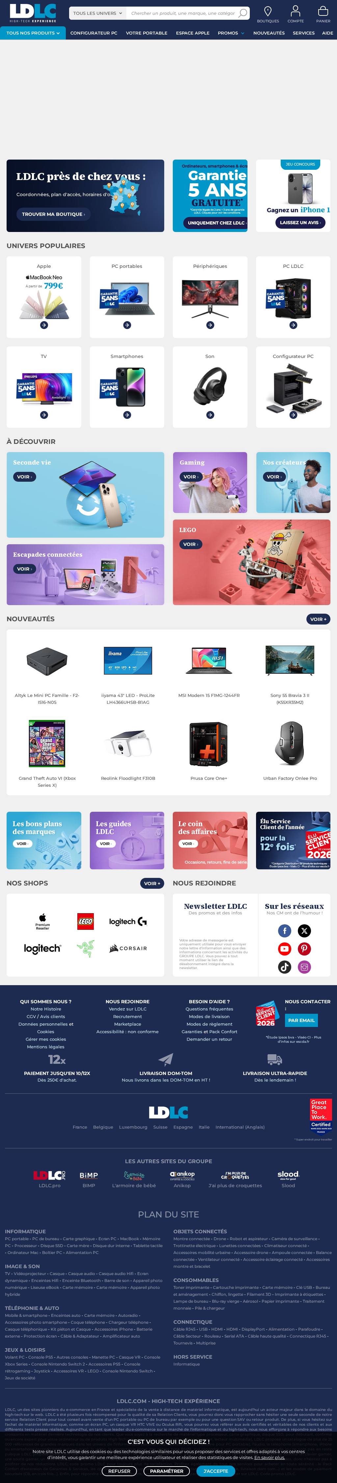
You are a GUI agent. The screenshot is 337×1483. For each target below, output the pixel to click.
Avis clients (52, 1016)
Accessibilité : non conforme (127, 1031)
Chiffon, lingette (227, 1294)
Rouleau (212, 1336)
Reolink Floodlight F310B (128, 778)
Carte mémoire (78, 1287)
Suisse (160, 1127)
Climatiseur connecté (285, 1245)
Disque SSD (51, 1245)
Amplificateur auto (121, 1336)
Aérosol (250, 1301)
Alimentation (282, 1329)
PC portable (17, 1238)
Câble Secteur (187, 1336)
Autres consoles (72, 1357)
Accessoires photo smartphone (36, 1322)
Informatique (186, 1364)
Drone (220, 1238)
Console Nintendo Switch (127, 1370)
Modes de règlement (209, 1024)
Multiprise (206, 1343)
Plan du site (168, 1214)
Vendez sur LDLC (127, 1008)
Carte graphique (79, 1238)
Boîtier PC (52, 1252)
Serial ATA (234, 1336)
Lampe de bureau (190, 1301)
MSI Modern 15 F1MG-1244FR (209, 695)
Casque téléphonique (26, 1329)
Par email (301, 1020)
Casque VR (130, 1357)
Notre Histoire (46, 1008)
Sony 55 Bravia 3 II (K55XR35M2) (290, 699)
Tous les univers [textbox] (94, 13)
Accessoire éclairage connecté (273, 1259)
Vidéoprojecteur (30, 1273)
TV (7, 1273)
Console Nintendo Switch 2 (58, 1364)
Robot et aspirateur (249, 1238)
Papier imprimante (280, 1301)
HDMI (217, 1329)
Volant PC (15, 1357)
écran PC (99, 1424)
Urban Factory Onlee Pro (290, 778)
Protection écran (40, 1336)
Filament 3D (259, 1294)
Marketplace (127, 1024)
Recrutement (127, 1016)
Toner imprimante (191, 1287)
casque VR (126, 1424)
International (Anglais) (240, 1127)
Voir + (318, 619)
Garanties (192, 1031)
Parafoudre (309, 1329)
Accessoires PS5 (104, 1364)
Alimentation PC (82, 1252)
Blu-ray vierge (225, 1301)
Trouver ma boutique (53, 214)
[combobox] (97, 13)
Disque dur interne (111, 1245)
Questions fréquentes (209, 1008)
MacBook (129, 1238)
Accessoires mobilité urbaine (201, 1252)
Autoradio (128, 1315)
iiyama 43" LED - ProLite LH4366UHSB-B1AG (128, 699)
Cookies (45, 1031)
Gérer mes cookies (46, 1039)
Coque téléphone (88, 1322)
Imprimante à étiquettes (299, 1294)
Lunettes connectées (240, 1245)
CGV (31, 1016)
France (80, 1127)
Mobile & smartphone (26, 1315)
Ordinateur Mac (23, 1252)
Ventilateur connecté (219, 1259)
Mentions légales (46, 1046)
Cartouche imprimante (236, 1287)
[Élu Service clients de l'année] (267, 1024)
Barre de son (116, 1280)
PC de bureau (45, 1238)
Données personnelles (43, 1024)
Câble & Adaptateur (80, 1336)
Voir (24, 477)
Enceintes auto (66, 1315)
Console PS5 (40, 1357)
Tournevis (183, 1343)
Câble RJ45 (184, 1329)
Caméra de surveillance (294, 1238)
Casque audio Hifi (116, 1273)
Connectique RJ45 (308, 1336)
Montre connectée (191, 1238)
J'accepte (216, 1471)
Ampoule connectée (292, 1252)
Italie (204, 1127)
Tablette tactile (148, 1245)
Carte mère (78, 1245)
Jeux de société (20, 1377)
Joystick (42, 1370)
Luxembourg (133, 1127)
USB (203, 1329)
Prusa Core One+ (209, 778)
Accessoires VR (69, 1370)
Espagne (183, 1127)
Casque (57, 1273)
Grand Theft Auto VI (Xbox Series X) (47, 782)
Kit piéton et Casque (71, 1329)
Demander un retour (209, 1039)
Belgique (103, 1127)
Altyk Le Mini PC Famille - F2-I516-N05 (47, 699)
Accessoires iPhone (113, 1329)
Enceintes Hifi (45, 1280)
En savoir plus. (269, 1457)
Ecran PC (107, 1238)
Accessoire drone (251, 1252)
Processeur (25, 1245)
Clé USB (304, 1287)
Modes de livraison (209, 1016)
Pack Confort (223, 1031)
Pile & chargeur (210, 1308)
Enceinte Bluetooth (81, 1280)
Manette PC (103, 1357)
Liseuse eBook (45, 1287)
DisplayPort (253, 1329)
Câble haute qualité (267, 1336)
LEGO (93, 1370)
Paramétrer (166, 1471)
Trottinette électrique (194, 1245)
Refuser (119, 1471)
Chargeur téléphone (128, 1322)
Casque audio (81, 1273)
